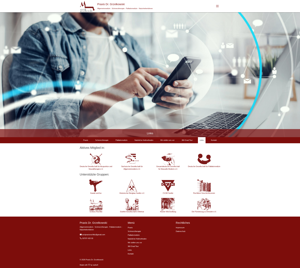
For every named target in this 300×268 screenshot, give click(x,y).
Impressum (180, 228)
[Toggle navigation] (217, 6)
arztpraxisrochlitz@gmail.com (92, 235)
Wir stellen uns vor (167, 140)
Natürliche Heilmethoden (144, 140)
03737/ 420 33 (86, 238)
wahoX (95, 265)
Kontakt (214, 140)
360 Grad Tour (187, 140)
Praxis (85, 140)
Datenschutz (181, 231)
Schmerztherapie (101, 140)
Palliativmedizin (121, 140)
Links (202, 140)
